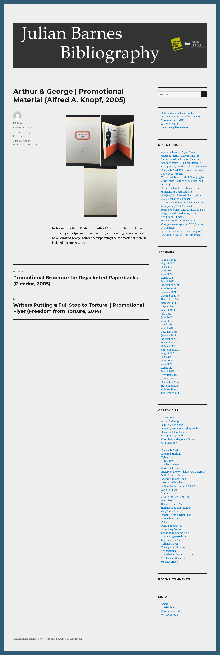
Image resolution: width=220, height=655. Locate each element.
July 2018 (166, 313)
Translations (168, 551)
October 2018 (168, 303)
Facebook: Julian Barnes (174, 127)
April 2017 (166, 367)
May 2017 (166, 364)
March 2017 (167, 371)
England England (171, 453)
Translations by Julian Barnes (178, 554)
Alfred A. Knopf (21, 140)
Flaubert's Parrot (170, 464)
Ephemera (19, 136)
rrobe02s (18, 122)
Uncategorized (169, 561)
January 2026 (168, 259)
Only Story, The (169, 511)
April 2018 (166, 324)
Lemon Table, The (171, 482)
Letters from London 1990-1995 (179, 486)
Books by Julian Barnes (174, 432)
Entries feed (168, 607)
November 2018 (170, 299)
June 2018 (166, 317)
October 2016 (168, 389)
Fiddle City (167, 460)
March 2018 (167, 328)
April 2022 (167, 277)
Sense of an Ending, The (175, 533)
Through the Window (173, 547)
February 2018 (169, 331)
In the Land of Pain (172, 475)
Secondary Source (171, 529)
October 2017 (168, 346)
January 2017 (168, 378)
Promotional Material (25, 144)
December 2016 (170, 382)
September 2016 (170, 393)
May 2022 (166, 274)
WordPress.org (169, 614)
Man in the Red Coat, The (175, 496)
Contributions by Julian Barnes (178, 439)
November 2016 (169, 385)
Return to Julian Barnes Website (179, 113)
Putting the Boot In (171, 525)
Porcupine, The (169, 518)
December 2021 (170, 285)
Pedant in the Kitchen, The (176, 515)
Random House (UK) (172, 120)
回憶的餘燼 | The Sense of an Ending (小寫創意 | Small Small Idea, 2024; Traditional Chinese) (183, 213)
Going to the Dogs (171, 468)
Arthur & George (22, 132)
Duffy (164, 446)
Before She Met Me (172, 424)
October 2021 (168, 288)
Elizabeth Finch (170, 450)
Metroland (167, 500)
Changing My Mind (172, 435)
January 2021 (168, 292)
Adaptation (167, 417)
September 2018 (170, 306)
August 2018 (168, 310)
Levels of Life (169, 489)
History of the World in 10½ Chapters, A (183, 471)
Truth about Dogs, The (173, 558)
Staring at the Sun (171, 540)
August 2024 (168, 263)
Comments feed (170, 611)
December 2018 (170, 295)
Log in (164, 604)
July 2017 (166, 357)
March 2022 (168, 281)
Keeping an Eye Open (173, 478)
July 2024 (166, 266)
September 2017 (170, 349)
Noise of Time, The (172, 504)
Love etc (166, 493)
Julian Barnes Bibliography (28, 638)
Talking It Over (169, 543)
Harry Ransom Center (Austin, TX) (180, 116)
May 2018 (166, 321)
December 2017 (169, 339)
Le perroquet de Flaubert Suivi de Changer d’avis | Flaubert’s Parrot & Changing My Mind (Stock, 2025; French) (184, 163)
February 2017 (169, 375)
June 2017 (166, 360)
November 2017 (169, 342)
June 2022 (167, 270)
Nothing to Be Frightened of (177, 507)
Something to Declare (173, 536)
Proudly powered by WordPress (64, 638)
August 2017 (167, 353)
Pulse (164, 522)
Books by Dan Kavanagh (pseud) (179, 428)
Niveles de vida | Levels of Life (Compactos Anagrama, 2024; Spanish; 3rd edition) (183, 224)
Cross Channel (169, 442)
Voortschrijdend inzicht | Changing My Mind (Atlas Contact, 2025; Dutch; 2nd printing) (183, 181)
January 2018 (168, 335)
